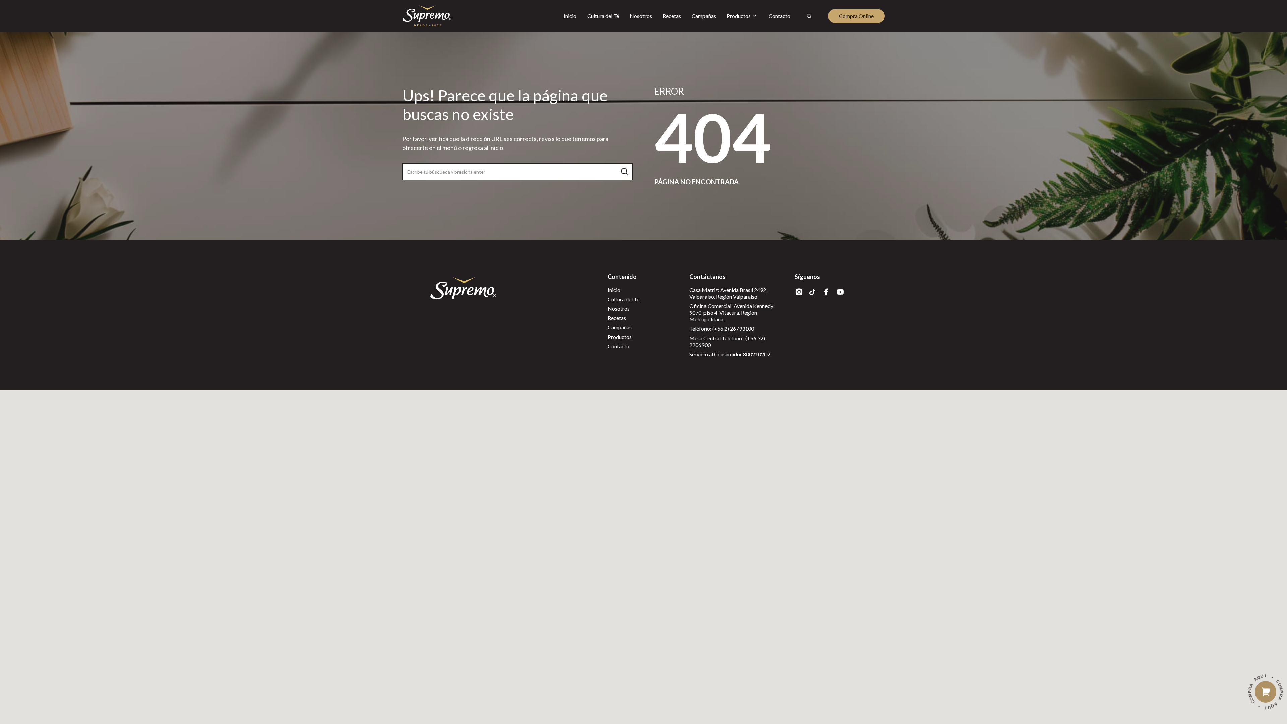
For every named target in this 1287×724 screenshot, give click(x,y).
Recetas (617, 318)
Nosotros (619, 308)
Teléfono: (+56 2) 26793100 (721, 328)
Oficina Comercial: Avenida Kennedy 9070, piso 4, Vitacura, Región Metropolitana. (731, 312)
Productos (620, 337)
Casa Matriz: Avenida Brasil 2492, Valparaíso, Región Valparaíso (728, 293)
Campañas (620, 327)
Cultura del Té (623, 299)
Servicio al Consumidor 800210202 (729, 354)
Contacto (618, 346)
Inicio (614, 290)
